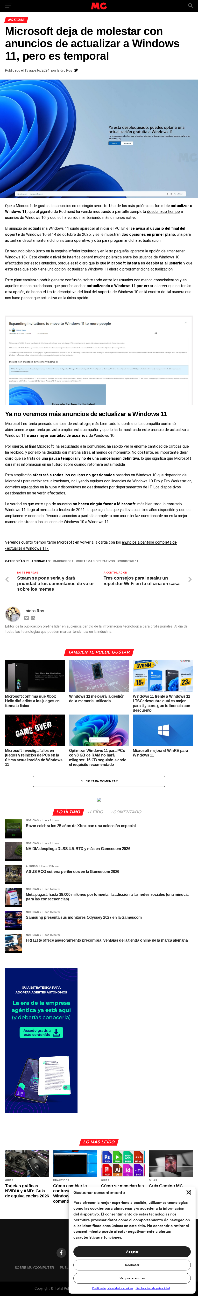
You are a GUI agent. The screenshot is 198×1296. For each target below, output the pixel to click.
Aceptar (132, 1252)
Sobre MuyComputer (34, 1267)
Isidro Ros (64, 70)
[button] (188, 1192)
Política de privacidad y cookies (112, 1288)
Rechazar (132, 1265)
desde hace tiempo (163, 211)
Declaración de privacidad (153, 1288)
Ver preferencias (132, 1278)
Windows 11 (128, 561)
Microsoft (64, 561)
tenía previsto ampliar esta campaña (67, 429)
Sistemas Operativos (96, 561)
